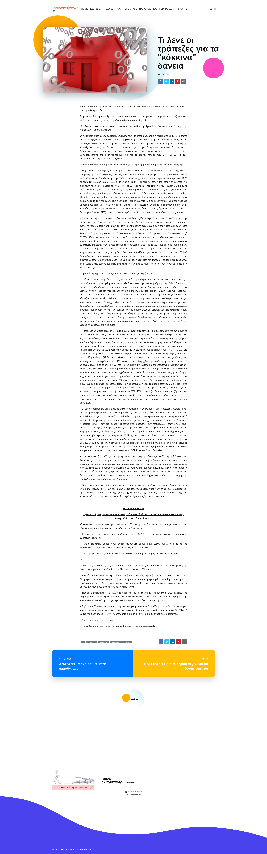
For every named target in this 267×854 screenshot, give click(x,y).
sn (159, 75)
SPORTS (182, 9)
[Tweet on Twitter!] (166, 81)
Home (84, 9)
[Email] (183, 81)
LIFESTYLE (131, 9)
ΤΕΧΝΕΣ (108, 9)
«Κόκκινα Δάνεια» (89, 642)
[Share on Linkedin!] (172, 81)
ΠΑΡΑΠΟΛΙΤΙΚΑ (148, 9)
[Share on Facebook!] (160, 81)
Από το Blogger (135, 791)
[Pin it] (177, 81)
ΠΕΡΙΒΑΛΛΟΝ (166, 9)
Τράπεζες (127, 642)
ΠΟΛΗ (119, 9)
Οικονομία (115, 642)
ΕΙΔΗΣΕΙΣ (95, 9)
